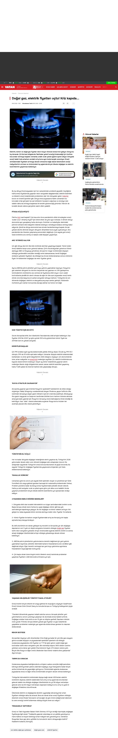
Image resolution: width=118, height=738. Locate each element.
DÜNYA (105, 87)
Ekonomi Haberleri (23, 93)
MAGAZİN (98, 87)
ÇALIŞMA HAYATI (62, 87)
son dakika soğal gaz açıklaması (21, 730)
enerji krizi (57, 152)
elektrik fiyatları (52, 730)
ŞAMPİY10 (81, 87)
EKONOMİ (89, 87)
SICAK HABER (50, 87)
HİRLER (37, 87)
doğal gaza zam (39, 730)
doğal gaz (27, 152)
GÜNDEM (73, 87)
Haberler (14, 93)
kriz (19, 217)
